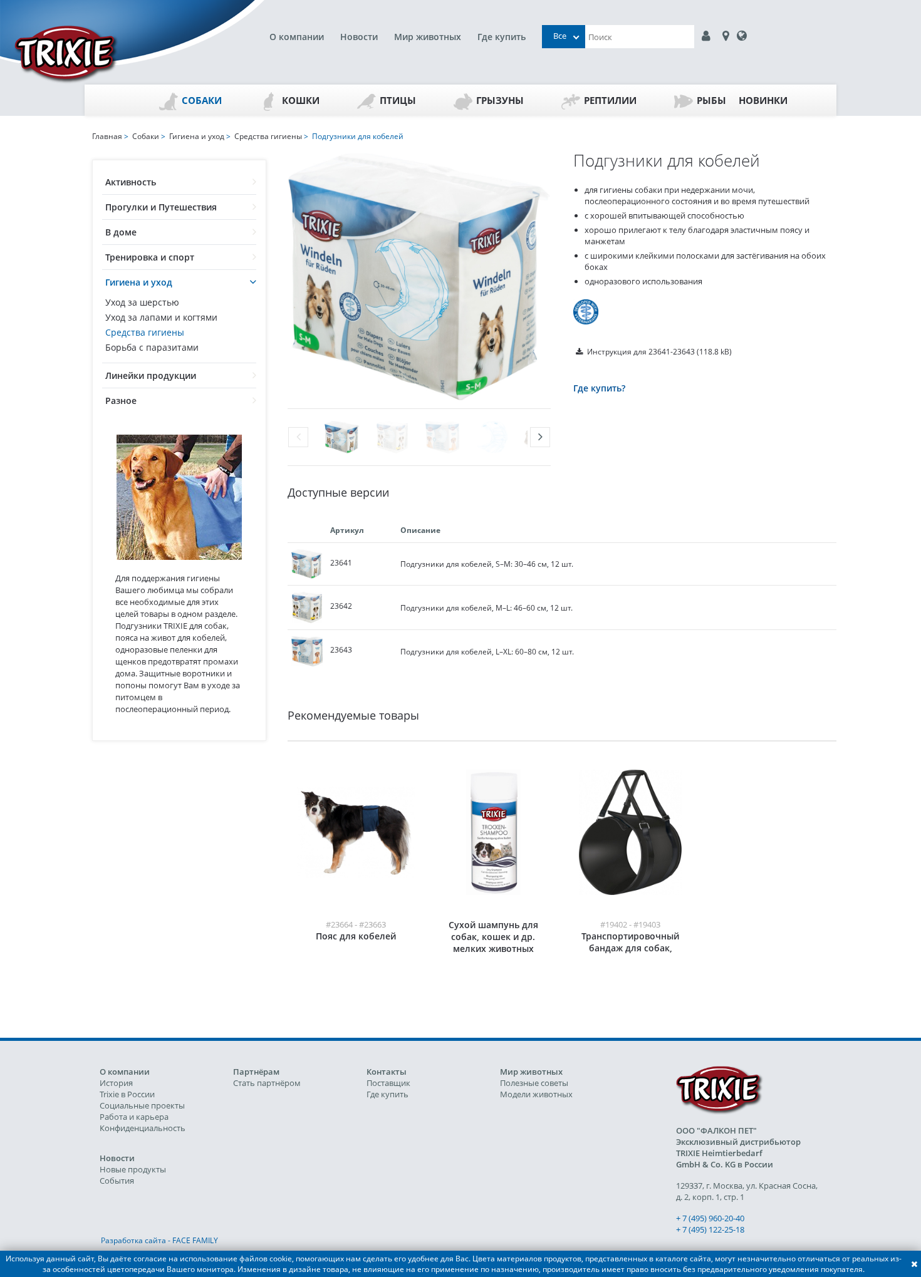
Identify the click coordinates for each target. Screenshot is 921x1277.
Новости (359, 37)
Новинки (763, 100)
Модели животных (536, 1094)
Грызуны (500, 100)
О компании (296, 37)
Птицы (398, 100)
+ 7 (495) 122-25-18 (710, 1229)
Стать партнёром (267, 1082)
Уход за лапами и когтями (161, 317)
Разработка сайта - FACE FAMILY (159, 1240)
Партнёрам (256, 1071)
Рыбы (711, 100)
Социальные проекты (142, 1105)
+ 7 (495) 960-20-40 (710, 1218)
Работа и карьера (134, 1116)
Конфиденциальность (142, 1128)
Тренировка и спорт (149, 257)
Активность (130, 182)
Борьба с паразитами (152, 347)
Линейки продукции (150, 375)
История (116, 1082)
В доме (121, 232)
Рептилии (610, 100)
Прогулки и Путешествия (161, 207)
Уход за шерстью (142, 302)
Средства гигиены (144, 332)
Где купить (501, 37)
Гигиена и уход (138, 282)
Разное (121, 400)
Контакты (387, 1071)
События (117, 1180)
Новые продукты (133, 1169)
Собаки (202, 100)
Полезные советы (534, 1082)
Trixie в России (127, 1094)
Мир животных (427, 37)
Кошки (301, 100)
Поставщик (388, 1082)
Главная (107, 136)
